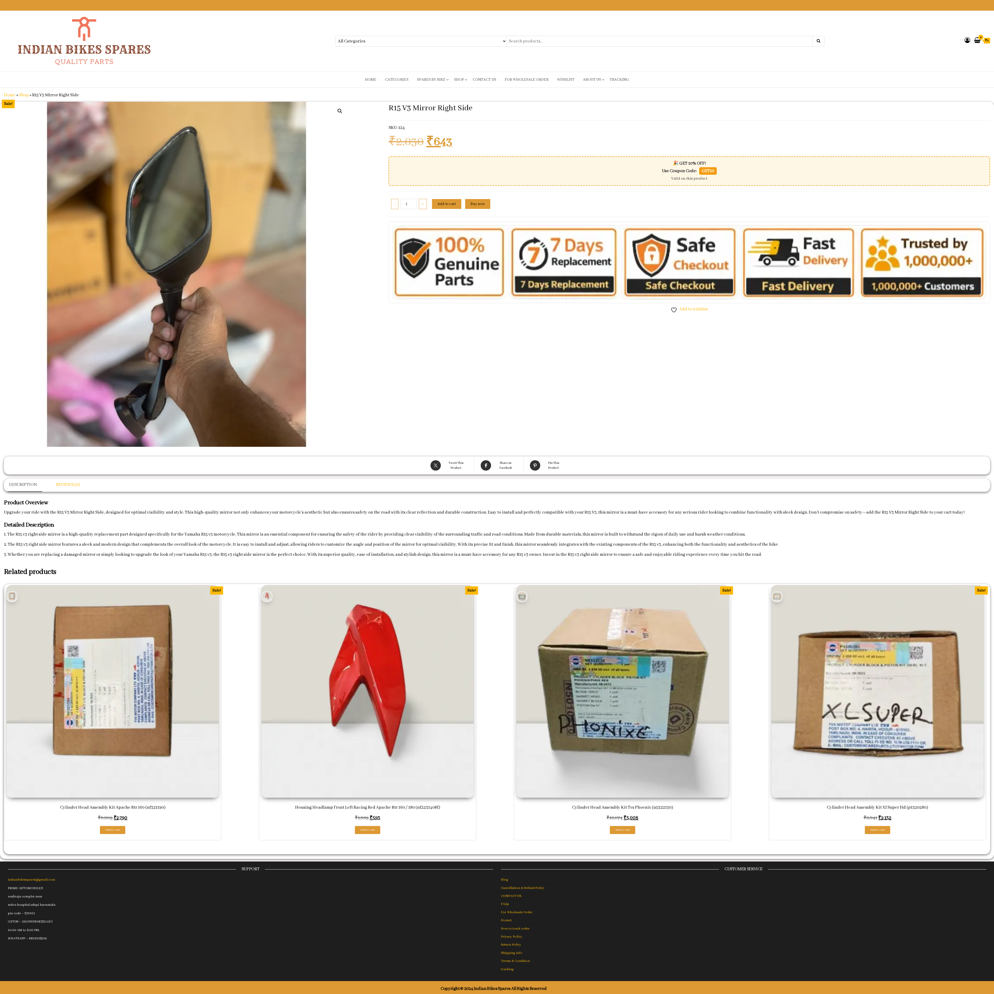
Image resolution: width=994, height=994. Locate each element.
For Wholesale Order (527, 79)
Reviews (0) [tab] (68, 484)
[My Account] (967, 41)
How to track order (515, 928)
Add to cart (446, 204)
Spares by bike (431, 79)
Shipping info (511, 953)
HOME (370, 79)
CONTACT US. (511, 896)
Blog (504, 880)
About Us (592, 79)
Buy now (478, 204)
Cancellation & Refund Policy (523, 888)
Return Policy (511, 944)
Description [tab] (23, 484)
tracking (619, 79)
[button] (340, 111)
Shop (459, 79)
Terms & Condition (515, 961)
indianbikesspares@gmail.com (31, 880)
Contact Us (484, 79)
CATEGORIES (396, 79)
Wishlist (565, 79)
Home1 (506, 920)
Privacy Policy (511, 936)
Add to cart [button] (112, 830)
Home (10, 95)
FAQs (505, 904)
